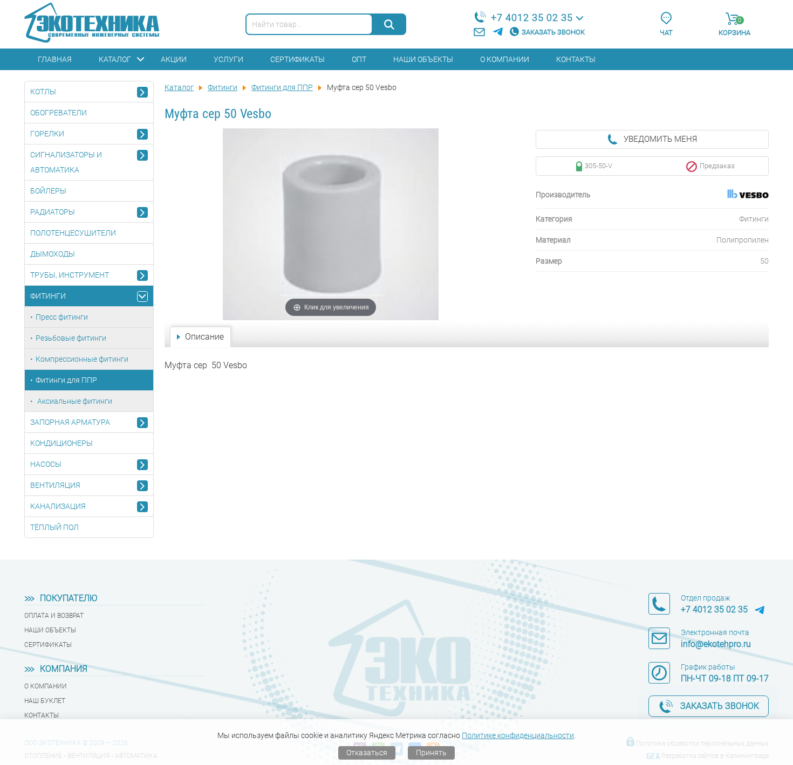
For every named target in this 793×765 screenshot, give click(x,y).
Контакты (576, 59)
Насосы (45, 464)
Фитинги (48, 296)
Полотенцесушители (73, 233)
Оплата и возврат (54, 615)
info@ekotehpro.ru (716, 644)
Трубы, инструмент (69, 275)
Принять (431, 752)
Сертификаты (297, 59)
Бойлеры (48, 191)
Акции (174, 59)
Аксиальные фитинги (74, 401)
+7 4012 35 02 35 (532, 17)
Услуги (228, 59)
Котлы (43, 91)
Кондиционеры (61, 443)
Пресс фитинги (62, 317)
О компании (504, 59)
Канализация (58, 506)
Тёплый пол (54, 527)
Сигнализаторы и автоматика (66, 162)
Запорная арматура (70, 422)
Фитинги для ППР (66, 380)
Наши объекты (423, 59)
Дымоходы (52, 254)
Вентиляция (55, 485)
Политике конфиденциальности (518, 735)
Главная (55, 59)
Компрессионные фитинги (82, 359)
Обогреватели (58, 112)
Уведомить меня (660, 139)
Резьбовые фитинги (71, 338)
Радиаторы (52, 212)
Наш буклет (44, 701)
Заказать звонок (553, 32)
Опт (359, 59)
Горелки (47, 133)
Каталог (115, 59)
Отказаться (366, 752)
